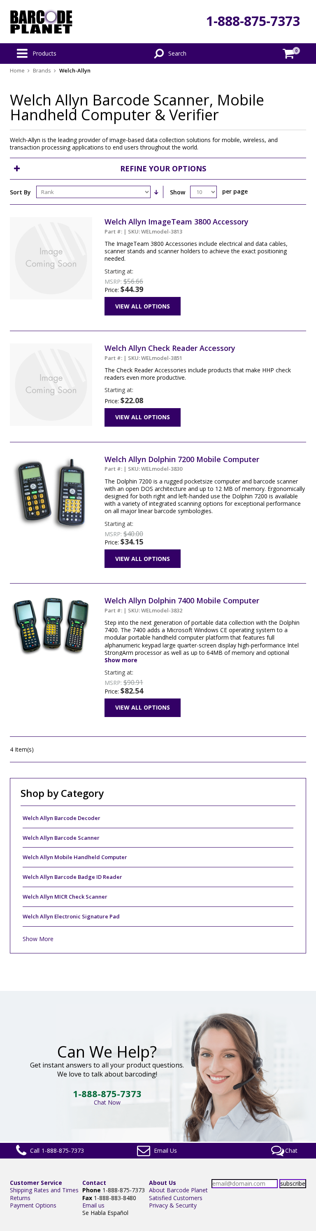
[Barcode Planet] (41, 21)
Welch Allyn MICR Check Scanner (65, 896)
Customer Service (36, 1183)
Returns (20, 1198)
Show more (121, 660)
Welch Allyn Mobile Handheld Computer (75, 857)
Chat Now (107, 1102)
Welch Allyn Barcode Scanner (61, 837)
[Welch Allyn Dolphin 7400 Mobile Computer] (51, 599)
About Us (162, 1183)
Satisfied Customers (175, 1198)
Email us (93, 1205)
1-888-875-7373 (253, 21)
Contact (94, 1183)
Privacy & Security (173, 1205)
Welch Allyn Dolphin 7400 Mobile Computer (182, 605)
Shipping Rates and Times (44, 1190)
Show (177, 192)
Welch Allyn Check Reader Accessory (170, 352)
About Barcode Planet (178, 1190)
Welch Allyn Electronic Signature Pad (71, 916)
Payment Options (33, 1205)
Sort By (20, 192)
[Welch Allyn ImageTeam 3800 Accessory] (51, 220)
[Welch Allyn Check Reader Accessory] (51, 347)
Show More (38, 939)
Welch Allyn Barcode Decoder (61, 818)
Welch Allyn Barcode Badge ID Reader (72, 877)
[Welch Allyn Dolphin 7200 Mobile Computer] (51, 458)
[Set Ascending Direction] (156, 192)
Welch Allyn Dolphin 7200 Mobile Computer (182, 463)
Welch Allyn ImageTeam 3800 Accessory (177, 226)
